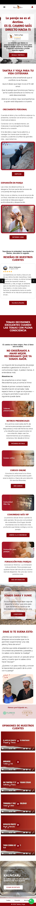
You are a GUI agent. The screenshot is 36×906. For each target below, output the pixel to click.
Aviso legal (27, 900)
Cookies (8, 900)
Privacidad (17, 900)
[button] (4, 6)
